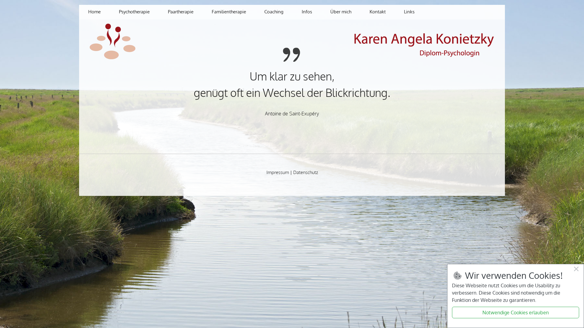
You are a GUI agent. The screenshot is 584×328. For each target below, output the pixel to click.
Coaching (273, 12)
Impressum (277, 172)
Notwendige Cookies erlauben (515, 312)
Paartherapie (180, 12)
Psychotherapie (134, 12)
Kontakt (378, 12)
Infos (307, 12)
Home (94, 12)
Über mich (340, 12)
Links (409, 12)
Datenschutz (305, 172)
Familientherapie (229, 12)
